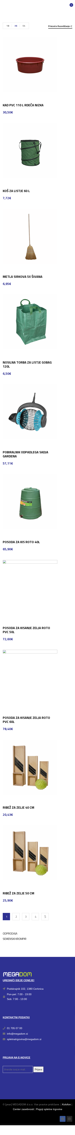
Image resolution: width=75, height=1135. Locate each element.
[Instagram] (69, 1119)
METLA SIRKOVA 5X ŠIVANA (22, 276)
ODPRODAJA (10, 933)
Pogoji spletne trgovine (49, 1109)
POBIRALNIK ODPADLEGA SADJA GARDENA (25, 454)
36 (16, 25)
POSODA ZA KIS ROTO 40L (21, 541)
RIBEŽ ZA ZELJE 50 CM (18, 893)
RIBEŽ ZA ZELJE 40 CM (18, 807)
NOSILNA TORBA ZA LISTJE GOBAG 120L (27, 364)
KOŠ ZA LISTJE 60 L (16, 190)
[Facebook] (63, 1119)
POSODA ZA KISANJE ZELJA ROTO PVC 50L (26, 629)
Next (45, 916)
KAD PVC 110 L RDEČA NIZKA (23, 105)
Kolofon (66, 1104)
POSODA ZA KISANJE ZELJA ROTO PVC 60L (26, 719)
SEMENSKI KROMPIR (14, 939)
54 (24, 25)
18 (8, 25)
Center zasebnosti (23, 1109)
